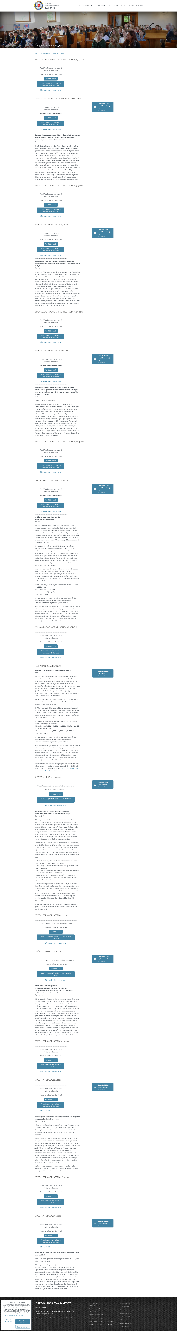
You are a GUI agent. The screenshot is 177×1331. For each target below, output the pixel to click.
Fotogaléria (129, 6)
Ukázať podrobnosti (8, 1320)
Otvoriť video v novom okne (51, 90)
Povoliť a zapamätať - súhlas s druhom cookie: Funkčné (51, 84)
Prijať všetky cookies (22, 1322)
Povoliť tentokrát (50, 79)
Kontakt (139, 6)
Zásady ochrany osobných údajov (12, 1315)
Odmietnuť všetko (22, 1327)
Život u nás (99, 6)
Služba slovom (114, 6)
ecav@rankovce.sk (47, 1314)
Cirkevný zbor (85, 6)
